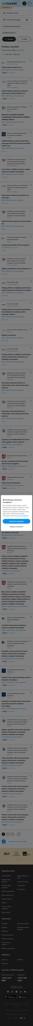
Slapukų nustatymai (16, 526)
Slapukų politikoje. (23, 516)
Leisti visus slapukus (16, 521)
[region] (16, 513)
